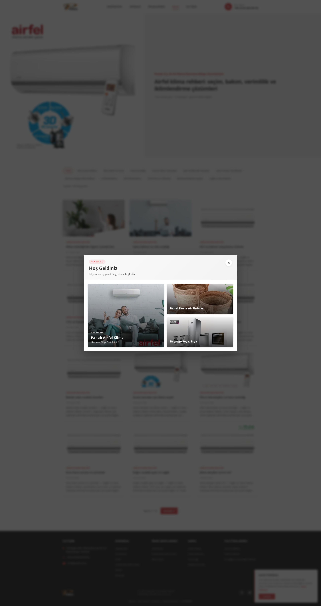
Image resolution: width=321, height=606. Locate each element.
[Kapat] (228, 262)
